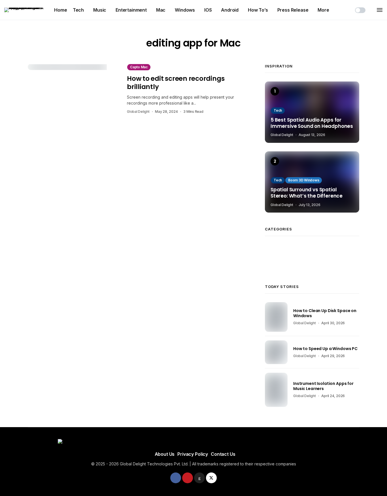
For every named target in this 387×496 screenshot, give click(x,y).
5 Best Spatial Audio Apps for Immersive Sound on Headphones (312, 123)
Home (60, 10)
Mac (161, 10)
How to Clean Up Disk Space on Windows (324, 313)
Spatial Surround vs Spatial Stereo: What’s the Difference (307, 193)
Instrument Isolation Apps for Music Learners (323, 386)
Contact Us (223, 454)
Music (99, 10)
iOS (208, 10)
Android (230, 10)
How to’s (258, 10)
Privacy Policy (192, 454)
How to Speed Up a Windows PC (325, 348)
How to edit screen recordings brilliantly (175, 82)
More (323, 10)
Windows (185, 10)
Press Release (293, 10)
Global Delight (138, 111)
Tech (78, 10)
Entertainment (131, 10)
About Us (165, 454)
